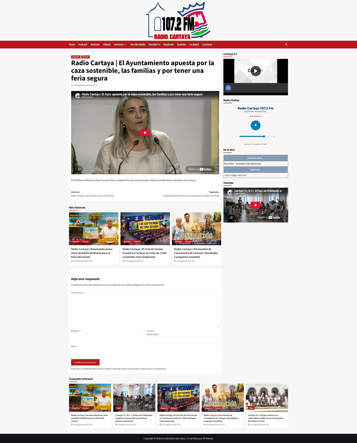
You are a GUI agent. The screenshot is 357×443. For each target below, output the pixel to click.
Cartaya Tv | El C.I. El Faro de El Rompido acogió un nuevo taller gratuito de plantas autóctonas (133, 418)
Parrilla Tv (154, 44)
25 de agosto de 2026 (132, 261)
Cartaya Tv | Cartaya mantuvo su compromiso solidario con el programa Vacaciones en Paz (266, 418)
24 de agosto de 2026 (183, 261)
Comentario (77, 292)
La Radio (194, 44)
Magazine (75, 57)
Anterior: (92, 194)
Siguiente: (191, 194)
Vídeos (106, 44)
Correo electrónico (153, 332)
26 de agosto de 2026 (80, 261)
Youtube (181, 44)
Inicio (72, 44)
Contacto (207, 44)
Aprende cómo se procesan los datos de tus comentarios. (140, 368)
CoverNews (192, 438)
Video (119, 408)
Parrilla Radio (138, 44)
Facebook (168, 44)
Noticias (95, 44)
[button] (286, 44)
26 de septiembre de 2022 (82, 85)
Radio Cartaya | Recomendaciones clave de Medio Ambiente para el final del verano (91, 253)
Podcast (83, 44)
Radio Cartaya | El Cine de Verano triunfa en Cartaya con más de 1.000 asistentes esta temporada (145, 253)
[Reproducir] (255, 125)
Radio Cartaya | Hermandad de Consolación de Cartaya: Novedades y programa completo (196, 253)
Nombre (76, 330)
